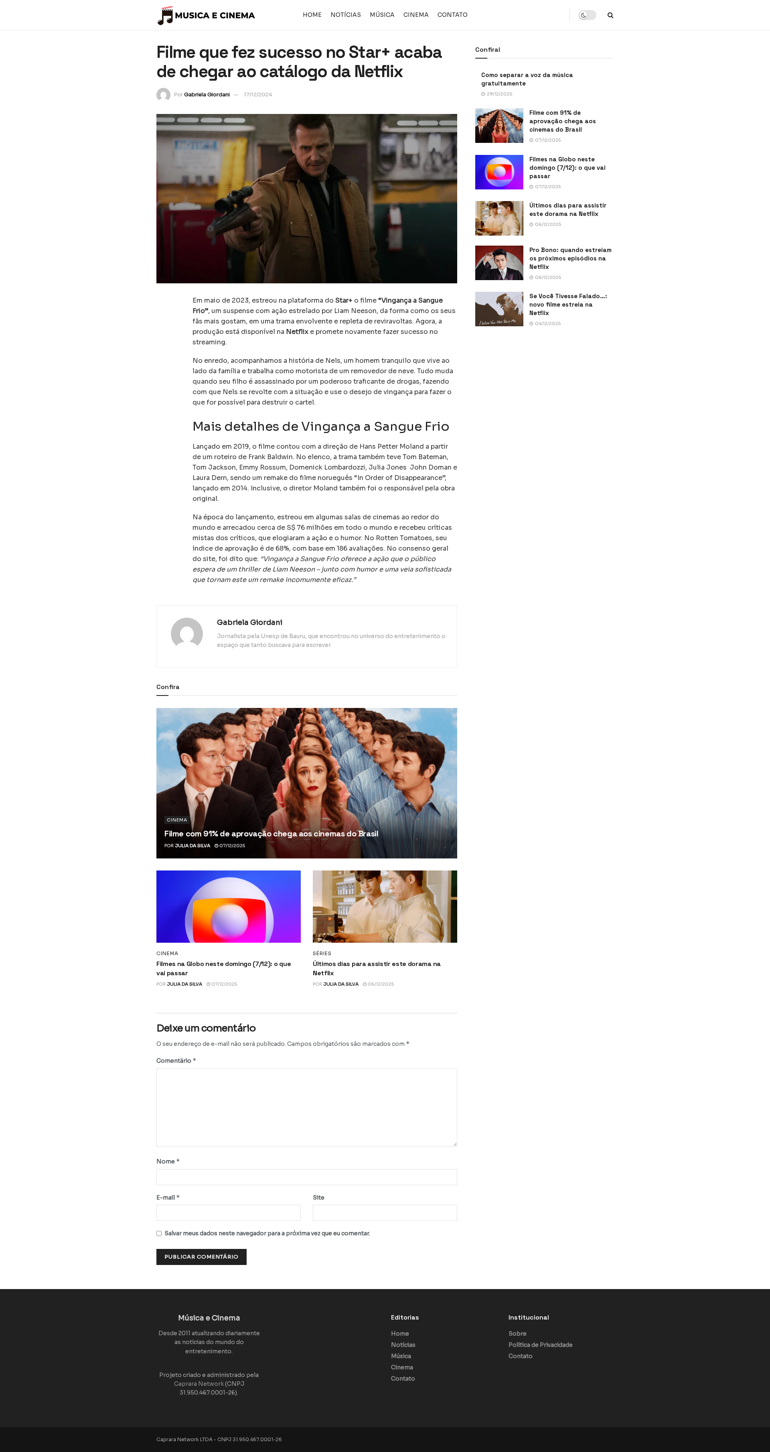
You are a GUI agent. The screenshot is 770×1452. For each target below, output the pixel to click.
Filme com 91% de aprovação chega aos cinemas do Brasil (271, 833)
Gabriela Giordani (207, 94)
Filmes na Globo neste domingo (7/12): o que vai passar (567, 167)
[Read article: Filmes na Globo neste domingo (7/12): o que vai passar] (228, 906)
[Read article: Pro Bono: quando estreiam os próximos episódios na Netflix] (499, 263)
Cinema (416, 14)
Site (318, 1197)
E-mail (168, 1197)
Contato (453, 14)
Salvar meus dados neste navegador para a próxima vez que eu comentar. (267, 1233)
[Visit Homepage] (206, 15)
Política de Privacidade (541, 1344)
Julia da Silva (192, 845)
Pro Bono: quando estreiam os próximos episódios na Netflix (570, 258)
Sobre (518, 1333)
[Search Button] (611, 15)
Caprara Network (199, 1383)
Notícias (345, 14)
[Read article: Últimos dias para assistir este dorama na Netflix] (385, 906)
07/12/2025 (231, 845)
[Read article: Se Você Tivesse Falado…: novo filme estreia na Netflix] (499, 309)
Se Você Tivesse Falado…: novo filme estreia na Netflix (568, 304)
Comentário (176, 1060)
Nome (168, 1161)
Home (312, 14)
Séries (322, 953)
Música (382, 14)
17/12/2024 (258, 94)
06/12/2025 (380, 984)
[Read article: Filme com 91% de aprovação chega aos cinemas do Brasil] (306, 783)
